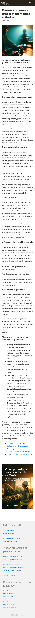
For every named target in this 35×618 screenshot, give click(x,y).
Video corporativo (13, 449)
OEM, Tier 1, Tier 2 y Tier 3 (10, 541)
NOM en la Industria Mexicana (11, 538)
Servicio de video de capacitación (18, 452)
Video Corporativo (8, 591)
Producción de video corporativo (18, 443)
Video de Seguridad (8, 604)
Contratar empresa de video (11, 564)
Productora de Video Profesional (12, 570)
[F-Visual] (5, 3)
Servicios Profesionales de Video (12, 559)
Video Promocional (8, 599)
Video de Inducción (8, 602)
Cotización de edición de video (17, 446)
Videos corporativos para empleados (19, 454)
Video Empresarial (8, 596)
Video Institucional (8, 593)
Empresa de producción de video (12, 556)
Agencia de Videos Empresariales (12, 573)
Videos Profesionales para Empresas (13, 567)
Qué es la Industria (8, 533)
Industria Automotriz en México (12, 536)
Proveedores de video (9, 575)
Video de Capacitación (9, 607)
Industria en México (8, 530)
